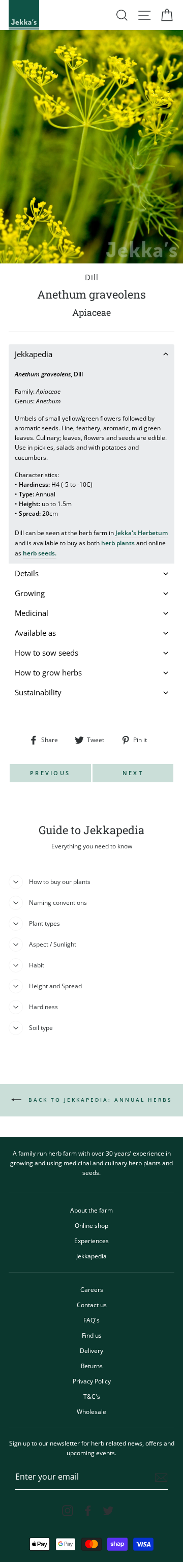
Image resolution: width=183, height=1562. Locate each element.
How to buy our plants (59, 881)
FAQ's (91, 1320)
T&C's (91, 1396)
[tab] (91, 354)
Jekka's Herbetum (141, 532)
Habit (36, 965)
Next (133, 773)
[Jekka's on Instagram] (67, 1510)
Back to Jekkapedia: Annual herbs (98, 1099)
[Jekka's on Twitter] (108, 1510)
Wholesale (91, 1411)
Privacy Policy (92, 1381)
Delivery (91, 1350)
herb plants (118, 543)
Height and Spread (55, 986)
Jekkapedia (91, 1256)
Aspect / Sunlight (52, 944)
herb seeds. (39, 553)
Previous (50, 773)
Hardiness (43, 1007)
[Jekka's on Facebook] (88, 1510)
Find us (92, 1335)
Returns (92, 1366)
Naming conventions (58, 902)
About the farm (91, 1210)
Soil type (41, 1027)
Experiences (91, 1240)
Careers (91, 1289)
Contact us (92, 1305)
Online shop (91, 1225)
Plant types (44, 923)
